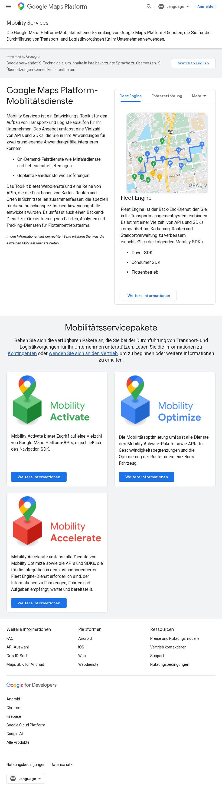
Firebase (13, 716)
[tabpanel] (165, 205)
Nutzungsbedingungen (169, 664)
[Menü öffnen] (8, 6)
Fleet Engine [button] (130, 95)
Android (85, 638)
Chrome (13, 708)
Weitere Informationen (149, 295)
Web (82, 656)
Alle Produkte (18, 742)
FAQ (10, 638)
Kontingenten (22, 353)
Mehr (196, 95)
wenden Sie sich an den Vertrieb (83, 353)
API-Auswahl (17, 647)
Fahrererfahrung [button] (167, 95)
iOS (81, 647)
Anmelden (206, 6)
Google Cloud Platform (25, 725)
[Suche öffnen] (149, 6)
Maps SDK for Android (25, 664)
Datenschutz (62, 764)
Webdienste (88, 664)
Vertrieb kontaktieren (168, 647)
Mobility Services (27, 22)
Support (157, 656)
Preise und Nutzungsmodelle (175, 638)
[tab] (131, 95)
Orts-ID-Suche (18, 656)
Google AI (14, 734)
